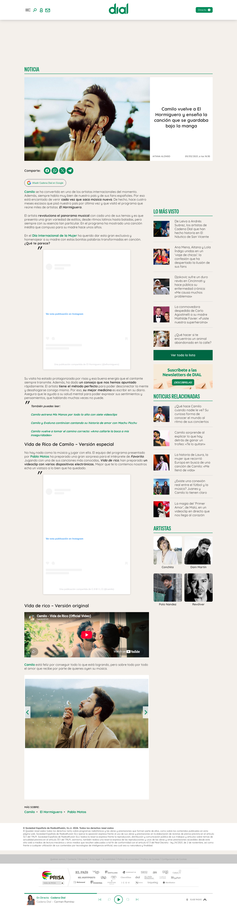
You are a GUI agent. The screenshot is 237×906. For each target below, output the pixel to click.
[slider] (118, 893)
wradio (113, 877)
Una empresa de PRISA (53, 875)
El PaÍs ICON (125, 882)
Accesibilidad (109, 859)
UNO (104, 877)
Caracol (176, 873)
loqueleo (153, 882)
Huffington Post (86, 877)
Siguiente (137, 899)
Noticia (31, 69)
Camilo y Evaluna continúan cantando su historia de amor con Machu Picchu (84, 423)
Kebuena (173, 877)
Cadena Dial (138, 877)
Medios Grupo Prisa (52, 883)
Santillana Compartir (129, 873)
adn (164, 873)
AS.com (153, 873)
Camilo (29, 812)
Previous (27, 712)
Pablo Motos (76, 812)
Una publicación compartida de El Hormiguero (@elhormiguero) (86, 364)
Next (145, 712)
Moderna (95, 882)
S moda (139, 882)
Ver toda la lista (183, 355)
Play (118, 899)
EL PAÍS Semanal (149, 877)
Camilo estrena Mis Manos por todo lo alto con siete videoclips (74, 414)
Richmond (79, 882)
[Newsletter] (47, 10)
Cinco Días (125, 877)
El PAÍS (81, 873)
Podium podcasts (111, 882)
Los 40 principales (97, 873)
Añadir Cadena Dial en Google (47, 183)
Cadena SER (143, 873)
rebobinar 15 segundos (109, 899)
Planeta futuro (161, 877)
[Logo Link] (118, 8)
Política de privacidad (128, 859)
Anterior (99, 899)
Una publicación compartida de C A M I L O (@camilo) (86, 589)
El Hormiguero (51, 812)
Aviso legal (95, 859)
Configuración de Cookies (174, 859)
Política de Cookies (150, 859)
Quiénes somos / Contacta (63, 859)
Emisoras (83, 859)
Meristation (168, 882)
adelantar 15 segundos (127, 899)
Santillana (112, 873)
